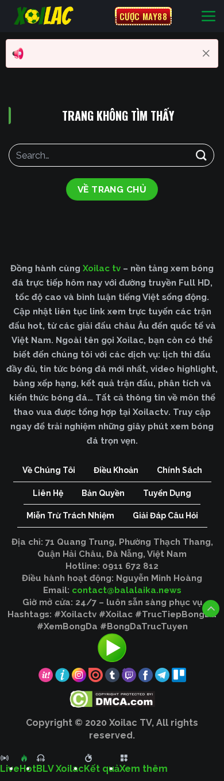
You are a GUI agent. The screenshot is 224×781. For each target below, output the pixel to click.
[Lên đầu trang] (210, 608)
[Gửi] (201, 155)
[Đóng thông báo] (206, 53)
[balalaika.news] (57, 15)
